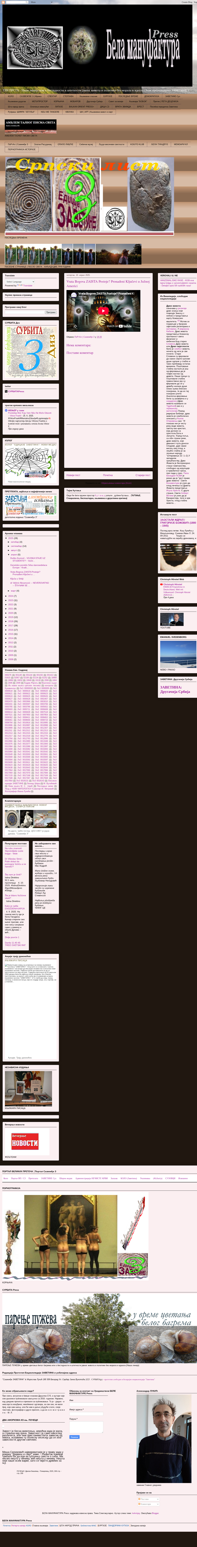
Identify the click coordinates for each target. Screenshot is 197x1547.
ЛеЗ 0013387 (41, 746)
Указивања (145, 1178)
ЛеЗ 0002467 (41, 699)
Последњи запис (45, 786)
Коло (6, 1178)
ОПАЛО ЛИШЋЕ (65, 144)
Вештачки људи (49, 683)
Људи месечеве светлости (111, 144)
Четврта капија (18, 1525)
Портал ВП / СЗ (18, 1178)
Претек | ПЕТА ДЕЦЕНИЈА (165, 101)
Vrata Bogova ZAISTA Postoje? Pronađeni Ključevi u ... (25, 573)
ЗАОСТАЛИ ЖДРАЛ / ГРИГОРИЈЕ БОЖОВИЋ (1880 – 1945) (178, 522)
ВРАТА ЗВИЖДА (123, 107)
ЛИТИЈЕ (59, 107)
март (13, 590)
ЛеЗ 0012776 (41, 736)
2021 (11, 608)
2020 (11, 613)
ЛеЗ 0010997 (24, 725)
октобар (15, 542)
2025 (11, 538)
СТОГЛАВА (68, 96)
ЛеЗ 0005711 (24, 709)
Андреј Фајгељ (31, 683)
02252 (44, 678)
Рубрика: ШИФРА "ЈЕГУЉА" (21, 112)
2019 (11, 617)
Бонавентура (172, 483)
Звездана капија (138, 1525)
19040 (29, 680)
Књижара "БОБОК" (138, 101)
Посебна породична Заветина (164, 107)
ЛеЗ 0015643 (24, 768)
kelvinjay (136, 1513)
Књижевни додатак (17, 101)
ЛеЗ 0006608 (41, 709)
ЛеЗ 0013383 (41, 744)
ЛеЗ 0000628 (24, 699)
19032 (19, 680)
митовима (171, 329)
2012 (11, 642)
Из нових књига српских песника (24, 685)
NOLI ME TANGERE (50, 112)
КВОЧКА (70, 112)
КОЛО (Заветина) (129, 1178)
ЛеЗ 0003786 (24, 707)
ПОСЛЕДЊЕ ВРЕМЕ (128, 96)
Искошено (183, 1178)
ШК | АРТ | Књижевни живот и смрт (96, 112)
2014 (11, 638)
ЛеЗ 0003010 (41, 701)
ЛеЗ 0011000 (24, 728)
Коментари (145, 1504)
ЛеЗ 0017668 (41, 778)
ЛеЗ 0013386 (24, 746)
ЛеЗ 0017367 (24, 778)
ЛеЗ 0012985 (24, 741)
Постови (144, 1499)
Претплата (33, 1178)
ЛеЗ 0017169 (41, 775)
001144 (29, 675)
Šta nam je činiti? (13, 874)
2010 (11, 651)
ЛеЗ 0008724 (41, 720)
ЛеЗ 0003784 (41, 704)
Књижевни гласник (88, 96)
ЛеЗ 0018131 (22, 781)
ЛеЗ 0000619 (24, 691)
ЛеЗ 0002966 (24, 701)
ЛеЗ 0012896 (41, 738)
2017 (11, 625)
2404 (54, 680)
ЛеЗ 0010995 (41, 723)
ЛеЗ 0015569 (24, 757)
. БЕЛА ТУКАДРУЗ (159, 144)
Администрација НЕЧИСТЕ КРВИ (91, 1178)
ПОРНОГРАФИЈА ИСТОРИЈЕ (22, 149)
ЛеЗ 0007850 (24, 715)
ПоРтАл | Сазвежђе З (18, 144)
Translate (27, 285)
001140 (19, 675)
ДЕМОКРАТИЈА (151, 96)
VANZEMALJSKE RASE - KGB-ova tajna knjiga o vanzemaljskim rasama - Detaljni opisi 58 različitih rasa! (178, 283)
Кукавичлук (10, 688)
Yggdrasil (170, 406)
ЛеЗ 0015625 (41, 765)
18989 (54, 678)
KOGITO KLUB (137, 144)
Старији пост (143, 475)
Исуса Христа (173, 490)
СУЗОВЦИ (170, 1178)
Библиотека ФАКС (89, 1526)
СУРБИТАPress (16, 391)
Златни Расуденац (43, 144)
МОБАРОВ (75, 101)
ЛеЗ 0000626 (41, 696)
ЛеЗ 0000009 (43, 688)
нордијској (171, 401)
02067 (17, 678)
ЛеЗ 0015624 (24, 765)
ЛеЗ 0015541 (24, 752)
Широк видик (65, 1178)
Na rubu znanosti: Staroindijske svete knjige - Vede (14, 851)
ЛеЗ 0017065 (24, 770)
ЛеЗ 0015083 (41, 749)
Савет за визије (116, 101)
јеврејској (184, 329)
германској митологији (171, 409)
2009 (11, 655)
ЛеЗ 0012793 (24, 738)
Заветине (53, 1525)
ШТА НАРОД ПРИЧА (70, 1525)
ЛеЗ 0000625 (24, 696)
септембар (16, 546)
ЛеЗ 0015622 (41, 762)
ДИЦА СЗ (104, 107)
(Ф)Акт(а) (157, 1178)
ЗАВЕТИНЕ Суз (172, 96)
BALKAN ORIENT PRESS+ (81, 107)
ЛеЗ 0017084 (41, 773)
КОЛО (11, 96)
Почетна (108, 475)
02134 (35, 678)
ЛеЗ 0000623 (41, 694)
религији (182, 308)
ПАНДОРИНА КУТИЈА (118, 1525)
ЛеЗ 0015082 (24, 749)
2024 (11, 596)
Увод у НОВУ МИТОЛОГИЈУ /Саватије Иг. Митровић (29, 789)
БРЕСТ (140, 107)
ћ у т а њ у (100, 495)
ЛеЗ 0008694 (24, 720)
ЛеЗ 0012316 (41, 733)
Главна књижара (40, 1525)
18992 (10, 680)
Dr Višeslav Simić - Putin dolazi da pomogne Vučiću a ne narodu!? (15, 863)
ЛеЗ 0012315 (24, 733)
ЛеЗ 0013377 (24, 744)
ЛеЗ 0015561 (41, 754)
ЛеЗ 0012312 (23, 730)
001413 (50, 675)
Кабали (170, 331)
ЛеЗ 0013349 (41, 741)
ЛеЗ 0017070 (24, 773)
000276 (8, 675)
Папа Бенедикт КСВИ (177, 474)
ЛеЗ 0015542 (41, 752)
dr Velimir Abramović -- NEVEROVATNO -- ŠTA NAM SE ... (29, 584)
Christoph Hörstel (172, 584)
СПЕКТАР (52, 96)
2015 (11, 634)
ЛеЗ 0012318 (24, 736)
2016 (11, 630)
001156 (39, 675)
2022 (11, 604)
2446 (10, 683)
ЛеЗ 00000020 (26, 688)
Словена (170, 344)
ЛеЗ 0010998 (41, 725)
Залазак (114, 1178)
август (14, 550)
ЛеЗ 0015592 (24, 760)
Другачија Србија (95, 101)
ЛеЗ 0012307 (41, 728)
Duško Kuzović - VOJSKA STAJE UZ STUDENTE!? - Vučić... (27, 559)
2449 (18, 683)
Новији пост (73, 475)
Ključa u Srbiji (16, 578)
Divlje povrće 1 (12, 937)
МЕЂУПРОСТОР (40, 101)
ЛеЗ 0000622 (24, 694)
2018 (11, 621)
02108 (26, 678)
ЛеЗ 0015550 (24, 754)
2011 (11, 646)
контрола (49, 685)
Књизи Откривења (174, 419)
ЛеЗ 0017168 (24, 775)
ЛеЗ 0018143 (38, 781)
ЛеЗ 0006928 (24, 712)
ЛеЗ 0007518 (41, 712)
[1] (179, 321)
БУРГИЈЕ (107, 96)
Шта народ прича (16, 107)
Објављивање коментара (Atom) (116, 483)
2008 (11, 659)
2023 (11, 600)
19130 (38, 680)
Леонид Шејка (33, 783)
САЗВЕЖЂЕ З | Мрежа (30, 96)
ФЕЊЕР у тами (16, 410)
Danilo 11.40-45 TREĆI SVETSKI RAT (15, 944)
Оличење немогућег (39, 107)
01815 (7, 678)
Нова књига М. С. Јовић (20, 786)
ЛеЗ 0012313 (41, 730)
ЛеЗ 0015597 (41, 760)
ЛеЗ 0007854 (41, 715)
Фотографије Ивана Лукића (17, 791)
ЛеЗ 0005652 (41, 707)
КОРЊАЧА (59, 101)
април (14, 554)
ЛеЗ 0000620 (41, 691)
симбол (178, 349)
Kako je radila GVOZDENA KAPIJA (15, 907)
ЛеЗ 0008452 (41, 717)
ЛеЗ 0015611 (24, 762)
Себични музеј (86, 144)
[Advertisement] (108, 446)
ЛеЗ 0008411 (24, 717)
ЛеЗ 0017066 (41, 770)
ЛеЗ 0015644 (41, 768)
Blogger (155, 1513)
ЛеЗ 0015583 (41, 757)
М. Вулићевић (50, 783)
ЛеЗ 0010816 (24, 723)
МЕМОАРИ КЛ (181, 144)
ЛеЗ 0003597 (24, 704)
